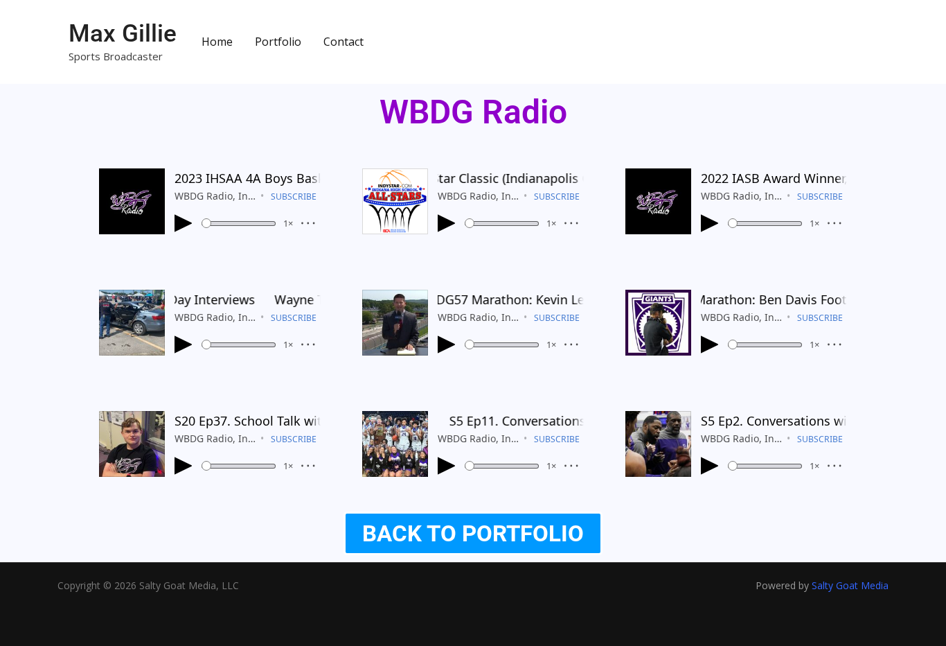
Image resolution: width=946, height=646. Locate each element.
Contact (343, 41)
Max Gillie (123, 33)
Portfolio (278, 41)
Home (217, 41)
